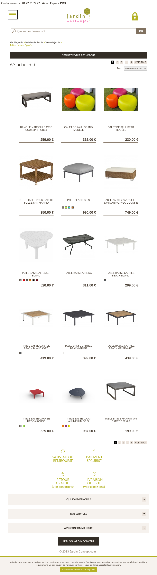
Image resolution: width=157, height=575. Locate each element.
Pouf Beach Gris (78, 200)
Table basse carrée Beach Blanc (121, 274)
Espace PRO (58, 3)
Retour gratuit (63, 483)
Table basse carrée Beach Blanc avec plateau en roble (36, 348)
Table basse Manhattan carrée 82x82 (121, 420)
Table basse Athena (78, 273)
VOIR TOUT (140, 62)
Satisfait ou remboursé (62, 458)
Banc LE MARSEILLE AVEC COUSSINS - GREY (36, 128)
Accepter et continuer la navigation (78, 569)
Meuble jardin (16, 42)
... (126, 62)
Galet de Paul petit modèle (121, 128)
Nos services (78, 513)
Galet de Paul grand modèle (78, 128)
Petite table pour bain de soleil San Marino (36, 201)
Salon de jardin (52, 42)
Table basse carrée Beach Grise (78, 347)
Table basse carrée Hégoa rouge (36, 420)
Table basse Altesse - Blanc (36, 274)
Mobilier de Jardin (34, 42)
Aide (45, 3)
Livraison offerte (94, 483)
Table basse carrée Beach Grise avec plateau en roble (121, 348)
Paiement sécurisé (94, 458)
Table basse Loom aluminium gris (78, 420)
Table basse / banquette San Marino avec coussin (121, 201)
